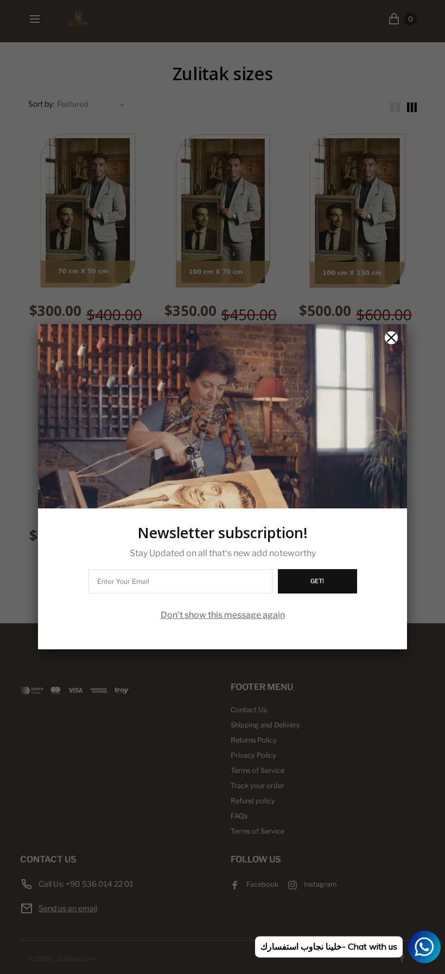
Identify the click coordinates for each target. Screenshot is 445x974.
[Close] (391, 337)
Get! (317, 581)
